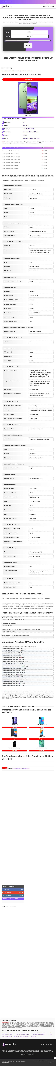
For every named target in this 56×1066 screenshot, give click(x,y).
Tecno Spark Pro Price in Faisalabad (11, 156)
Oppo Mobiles (24, 1054)
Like (22, 889)
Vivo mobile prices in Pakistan (40, 1032)
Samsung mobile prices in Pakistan (9, 1032)
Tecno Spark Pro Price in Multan (10, 168)
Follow (21, 892)
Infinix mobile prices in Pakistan (39, 1034)
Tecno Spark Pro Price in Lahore (10, 153)
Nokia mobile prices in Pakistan (22, 1034)
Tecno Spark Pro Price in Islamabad (11, 159)
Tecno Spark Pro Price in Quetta (10, 165)
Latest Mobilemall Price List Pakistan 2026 (21, 768)
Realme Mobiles (31, 1054)
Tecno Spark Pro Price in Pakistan (24, 71)
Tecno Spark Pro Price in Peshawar (11, 162)
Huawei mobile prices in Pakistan (21, 1036)
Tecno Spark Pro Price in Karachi (10, 150)
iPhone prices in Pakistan (25, 1032)
